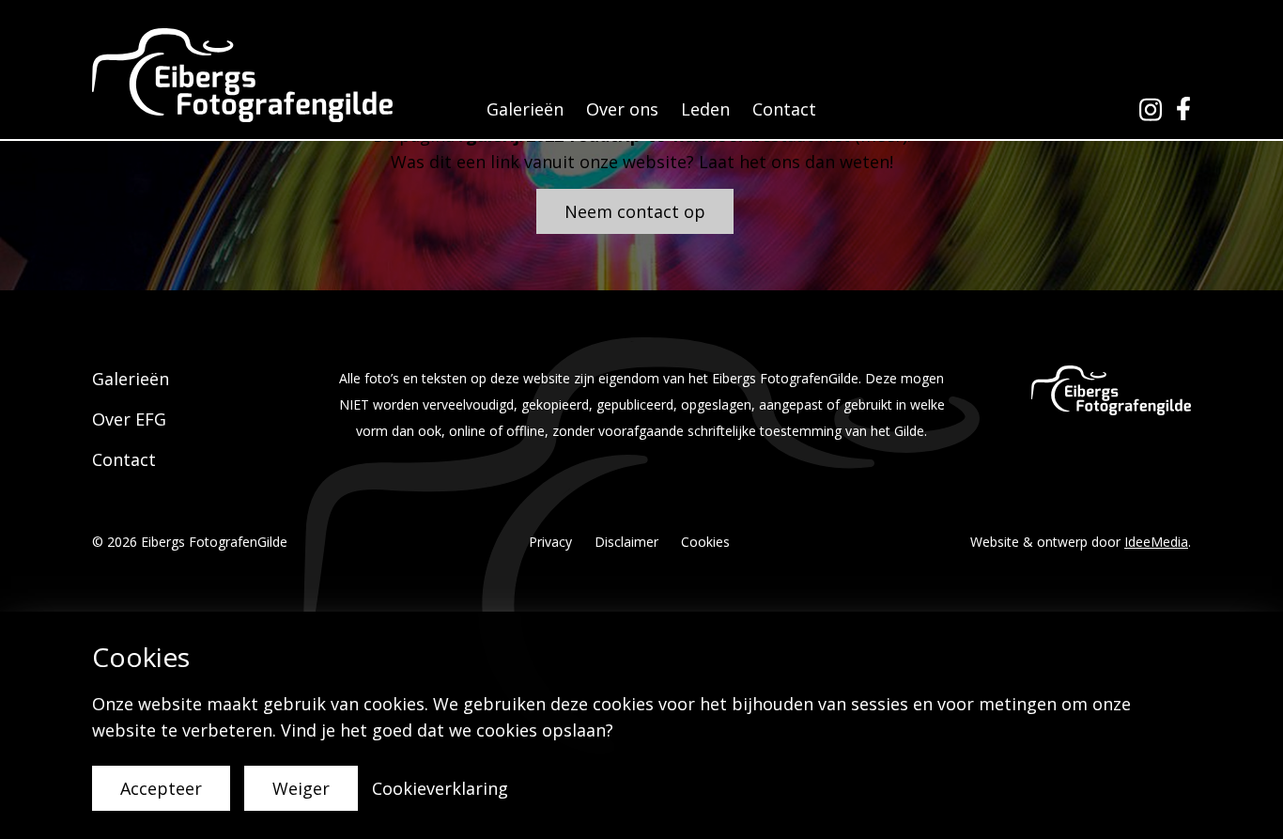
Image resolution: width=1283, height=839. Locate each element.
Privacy (550, 542)
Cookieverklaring (440, 788)
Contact (784, 109)
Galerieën (525, 109)
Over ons (622, 109)
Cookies (705, 542)
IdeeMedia (1156, 542)
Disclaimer (626, 542)
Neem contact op (634, 211)
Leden (705, 109)
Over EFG (129, 419)
